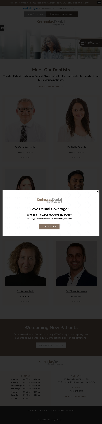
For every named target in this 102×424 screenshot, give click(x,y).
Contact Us (48, 226)
